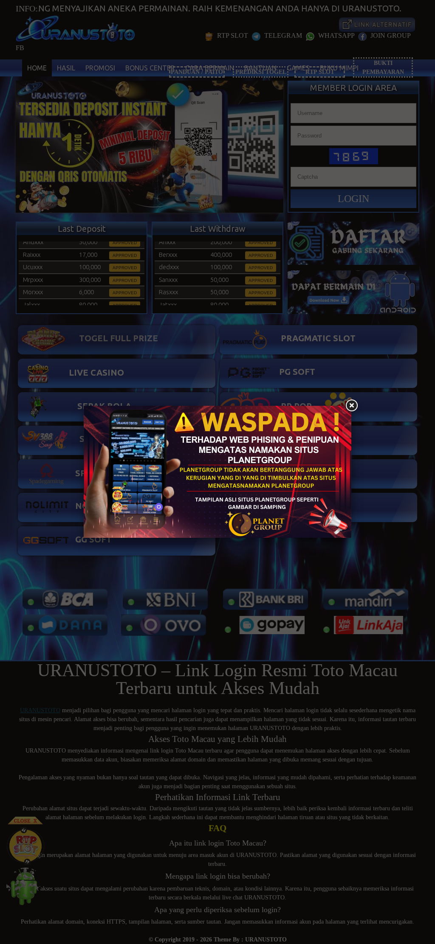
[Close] (351, 405)
